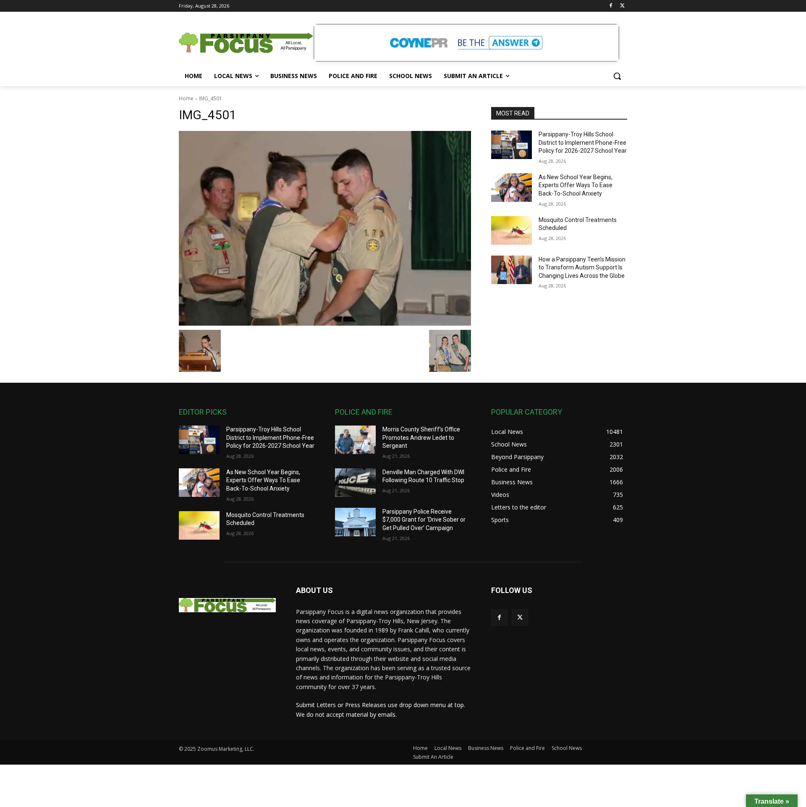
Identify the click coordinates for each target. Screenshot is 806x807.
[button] (617, 76)
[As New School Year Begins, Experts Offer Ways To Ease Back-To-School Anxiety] (511, 187)
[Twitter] (622, 6)
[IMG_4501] (325, 228)
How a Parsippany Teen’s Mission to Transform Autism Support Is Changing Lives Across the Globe (582, 267)
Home (186, 98)
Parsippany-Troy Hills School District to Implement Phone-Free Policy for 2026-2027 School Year (583, 142)
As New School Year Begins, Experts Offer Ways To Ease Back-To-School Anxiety (575, 185)
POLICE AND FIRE (364, 411)
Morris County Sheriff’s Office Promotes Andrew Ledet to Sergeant (421, 437)
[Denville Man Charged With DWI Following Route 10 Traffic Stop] (355, 482)
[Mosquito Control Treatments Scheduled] (511, 230)
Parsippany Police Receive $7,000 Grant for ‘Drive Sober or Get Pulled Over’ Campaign (424, 519)
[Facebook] (610, 6)
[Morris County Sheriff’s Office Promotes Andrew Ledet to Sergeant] (355, 440)
